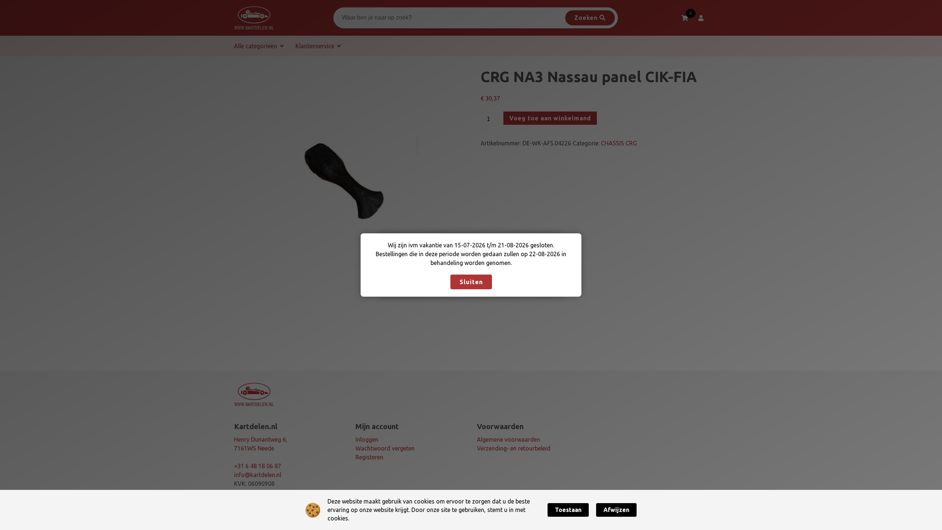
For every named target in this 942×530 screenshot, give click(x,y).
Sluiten (471, 282)
